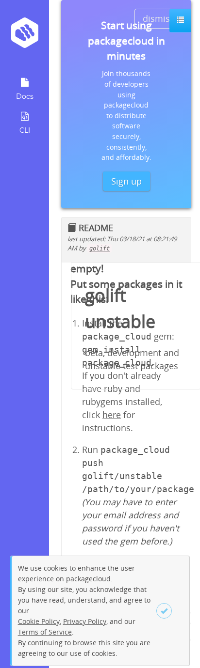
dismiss (158, 18)
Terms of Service (45, 632)
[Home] (24, 36)
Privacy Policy (84, 621)
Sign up (126, 181)
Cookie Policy (39, 621)
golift (99, 248)
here (111, 414)
